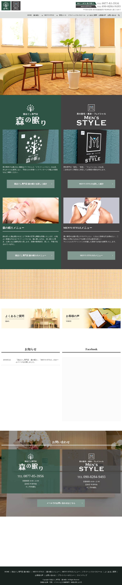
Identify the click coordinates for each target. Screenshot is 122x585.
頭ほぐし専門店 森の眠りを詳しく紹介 (30, 184)
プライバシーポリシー (66, 575)
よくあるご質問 (92, 15)
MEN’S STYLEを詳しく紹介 (91, 184)
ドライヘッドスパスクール (76, 15)
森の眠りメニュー (53, 572)
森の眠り (36, 15)
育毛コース (62, 15)
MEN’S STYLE (49, 15)
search (120, 15)
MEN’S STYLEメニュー (71, 572)
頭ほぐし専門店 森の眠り (21, 572)
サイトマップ (82, 575)
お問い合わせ (112, 15)
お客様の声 (102, 15)
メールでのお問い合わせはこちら (61, 503)
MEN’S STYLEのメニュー (91, 255)
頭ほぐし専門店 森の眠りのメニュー (30, 255)
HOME (29, 15)
